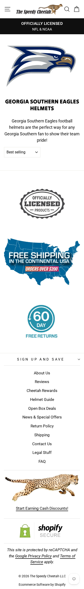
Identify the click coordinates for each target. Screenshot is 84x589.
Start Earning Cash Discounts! (42, 508)
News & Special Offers (42, 417)
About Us (42, 373)
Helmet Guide (42, 399)
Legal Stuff (42, 452)
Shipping (42, 435)
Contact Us (42, 443)
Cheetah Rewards (42, 390)
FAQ (42, 461)
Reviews (42, 381)
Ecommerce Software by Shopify (42, 584)
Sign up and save (41, 359)
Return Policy (42, 426)
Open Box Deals (42, 408)
